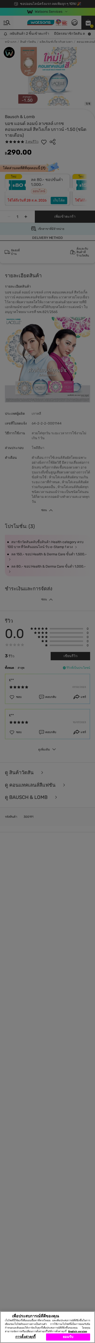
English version (77, 1331)
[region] (47, 1327)
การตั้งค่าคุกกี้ (25, 1337)
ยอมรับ (68, 1337)
